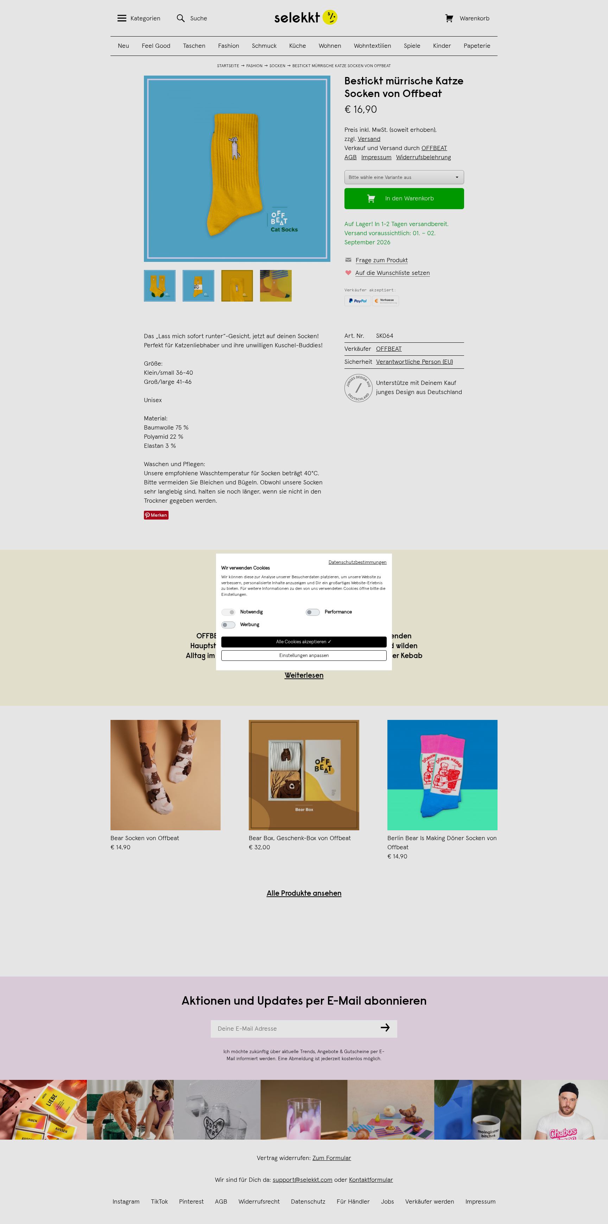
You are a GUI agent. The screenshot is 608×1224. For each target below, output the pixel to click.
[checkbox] (228, 612)
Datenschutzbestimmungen (358, 562)
